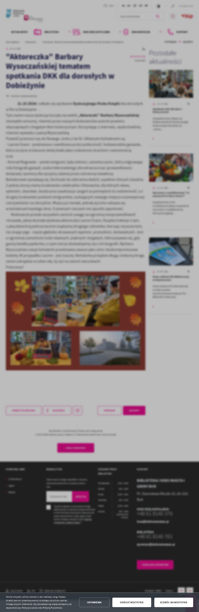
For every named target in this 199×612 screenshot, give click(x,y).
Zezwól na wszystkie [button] (173, 602)
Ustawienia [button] (94, 602)
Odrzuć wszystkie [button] (132, 602)
